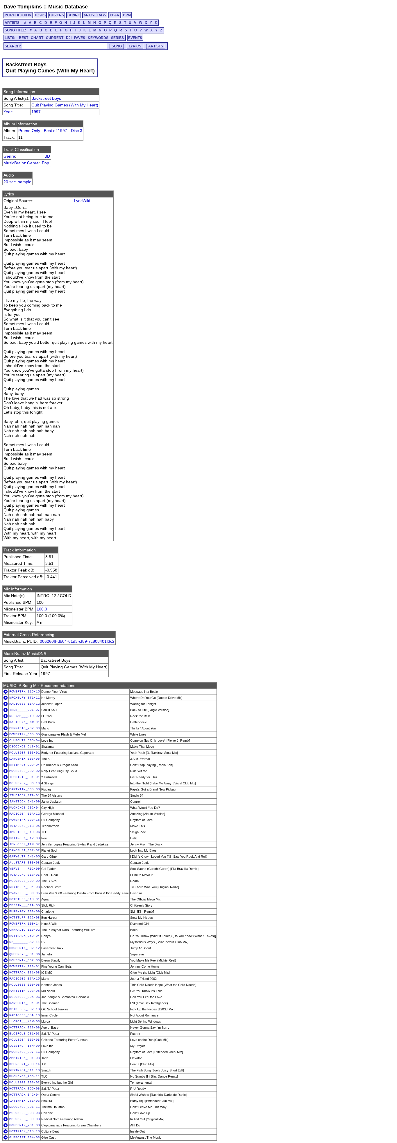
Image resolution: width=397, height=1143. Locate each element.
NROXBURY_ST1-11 (24, 697)
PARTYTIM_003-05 (24, 991)
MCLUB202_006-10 (24, 783)
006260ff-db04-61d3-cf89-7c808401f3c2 (77, 641)
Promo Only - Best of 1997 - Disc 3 (50, 130)
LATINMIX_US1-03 (24, 1101)
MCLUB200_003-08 (24, 1113)
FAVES (79, 38)
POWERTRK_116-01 (24, 966)
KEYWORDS (98, 38)
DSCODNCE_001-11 (24, 1107)
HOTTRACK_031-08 (24, 972)
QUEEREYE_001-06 (24, 954)
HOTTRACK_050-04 (24, 936)
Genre (9, 156)
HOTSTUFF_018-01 (24, 899)
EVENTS (135, 38)
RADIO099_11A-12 (24, 704)
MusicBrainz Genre (21, 163)
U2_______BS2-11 (24, 942)
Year (7, 111)
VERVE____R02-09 (24, 868)
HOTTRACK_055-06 (24, 1088)
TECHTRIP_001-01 (24, 777)
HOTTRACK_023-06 (24, 1027)
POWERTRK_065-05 (24, 734)
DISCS (40, 15)
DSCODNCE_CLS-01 (24, 746)
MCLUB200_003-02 (24, 1082)
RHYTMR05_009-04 (24, 765)
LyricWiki (82, 200)
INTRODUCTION (18, 15)
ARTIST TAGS (94, 15)
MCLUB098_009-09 (24, 881)
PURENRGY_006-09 (24, 911)
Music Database (68, 7)
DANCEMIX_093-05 (24, 759)
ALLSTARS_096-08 (24, 862)
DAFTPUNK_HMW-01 (24, 722)
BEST (23, 38)
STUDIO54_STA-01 (24, 795)
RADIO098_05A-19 (24, 1015)
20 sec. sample (17, 181)
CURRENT (54, 38)
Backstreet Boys (46, 98)
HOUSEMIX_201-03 (24, 1125)
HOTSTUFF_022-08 (24, 917)
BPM (127, 15)
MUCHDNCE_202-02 (24, 771)
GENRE (73, 15)
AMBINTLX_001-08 (24, 1058)
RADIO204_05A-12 (24, 814)
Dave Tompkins (22, 7)
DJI (68, 38)
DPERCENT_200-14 (24, 1064)
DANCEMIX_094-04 (24, 1003)
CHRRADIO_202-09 (24, 728)
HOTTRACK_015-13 (24, 1131)
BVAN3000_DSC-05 (24, 893)
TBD (46, 156)
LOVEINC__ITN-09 (24, 1046)
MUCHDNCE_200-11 (24, 1076)
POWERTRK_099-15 (24, 820)
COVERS (56, 15)
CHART (37, 38)
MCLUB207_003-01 (24, 752)
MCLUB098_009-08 (24, 985)
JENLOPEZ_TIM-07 (24, 844)
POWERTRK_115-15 (24, 691)
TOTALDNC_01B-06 (24, 875)
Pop (45, 163)
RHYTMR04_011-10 (24, 1070)
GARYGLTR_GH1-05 (24, 856)
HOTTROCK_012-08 (24, 838)
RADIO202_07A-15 (24, 978)
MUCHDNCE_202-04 (24, 807)
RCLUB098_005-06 (24, 997)
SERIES (117, 38)
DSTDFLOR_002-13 (24, 1009)
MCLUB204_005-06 (24, 1039)
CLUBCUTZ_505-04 (24, 740)
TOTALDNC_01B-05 (24, 826)
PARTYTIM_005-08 (24, 789)
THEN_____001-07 (24, 710)
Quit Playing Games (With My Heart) (64, 105)
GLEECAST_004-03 (24, 1137)
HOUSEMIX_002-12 (24, 948)
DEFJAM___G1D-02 (24, 716)
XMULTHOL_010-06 (24, 832)
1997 (36, 111)
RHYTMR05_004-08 (24, 887)
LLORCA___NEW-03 (24, 1021)
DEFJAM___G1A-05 (24, 905)
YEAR (114, 15)
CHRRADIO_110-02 (24, 930)
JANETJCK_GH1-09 (24, 801)
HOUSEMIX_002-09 (24, 960)
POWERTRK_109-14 (24, 923)
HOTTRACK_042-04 (24, 1094)
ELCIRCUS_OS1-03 (24, 1033)
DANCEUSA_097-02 (24, 850)
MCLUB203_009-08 (24, 1119)
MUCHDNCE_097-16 (24, 1052)
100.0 (42, 609)
